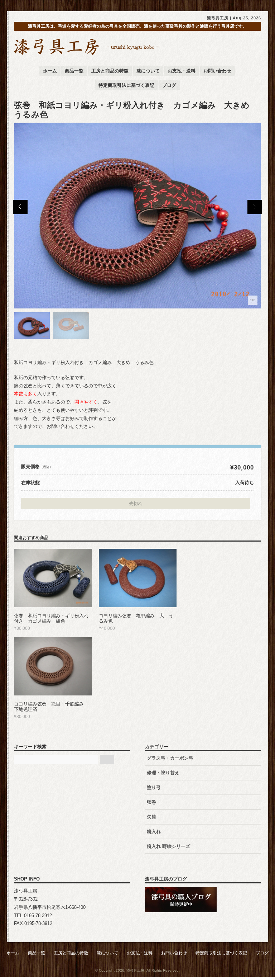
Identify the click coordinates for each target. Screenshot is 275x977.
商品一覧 (74, 71)
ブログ (169, 85)
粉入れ (154, 831)
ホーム (50, 71)
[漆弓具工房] (87, 54)
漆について (148, 71)
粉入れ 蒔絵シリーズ (171, 846)
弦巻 (151, 802)
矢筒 (151, 817)
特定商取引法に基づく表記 (126, 85)
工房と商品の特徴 (110, 71)
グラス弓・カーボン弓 (170, 758)
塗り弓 (154, 787)
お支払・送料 (182, 71)
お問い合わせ (217, 71)
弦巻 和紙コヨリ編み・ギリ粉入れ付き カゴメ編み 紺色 (51, 618)
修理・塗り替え (163, 772)
